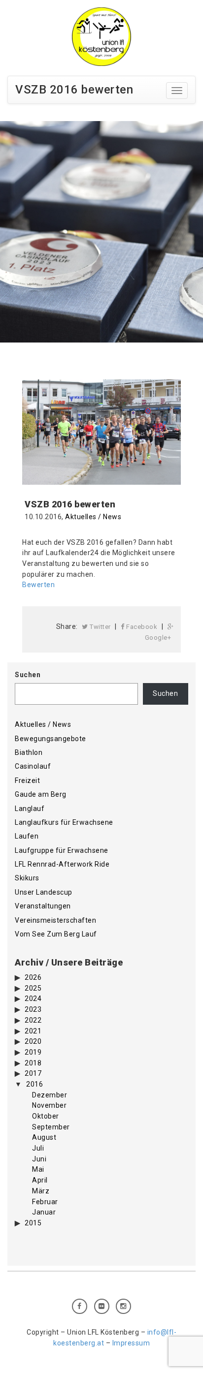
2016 (34, 1084)
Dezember (49, 1095)
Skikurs (27, 878)
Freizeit (27, 780)
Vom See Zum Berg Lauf (56, 934)
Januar (44, 1212)
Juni (39, 1159)
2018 (33, 1063)
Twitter (99, 626)
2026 (33, 977)
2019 (33, 1052)
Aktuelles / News (93, 517)
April (40, 1180)
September (51, 1127)
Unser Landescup (43, 892)
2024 (33, 998)
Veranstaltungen (43, 906)
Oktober (45, 1116)
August (44, 1137)
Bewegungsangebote (50, 739)
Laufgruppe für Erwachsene (61, 850)
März (40, 1191)
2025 (33, 988)
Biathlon (28, 752)
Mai (38, 1169)
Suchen (27, 675)
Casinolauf (33, 766)
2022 (33, 1020)
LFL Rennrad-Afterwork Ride (62, 864)
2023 (33, 1009)
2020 (33, 1041)
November (49, 1105)
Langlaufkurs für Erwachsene (64, 822)
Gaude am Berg (41, 794)
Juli (38, 1148)
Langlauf (29, 808)
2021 (33, 1031)
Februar (45, 1202)
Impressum (131, 1343)
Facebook (141, 626)
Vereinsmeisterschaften (55, 920)
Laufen (26, 836)
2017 (33, 1073)
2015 (33, 1223)
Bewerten (39, 585)
